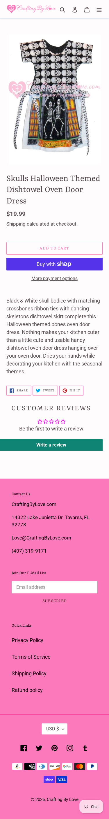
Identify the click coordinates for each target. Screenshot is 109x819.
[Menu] (99, 9)
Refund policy (27, 690)
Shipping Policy (29, 673)
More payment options (54, 278)
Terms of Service (31, 657)
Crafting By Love (62, 799)
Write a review (51, 445)
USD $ (52, 729)
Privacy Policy (27, 640)
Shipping (16, 224)
